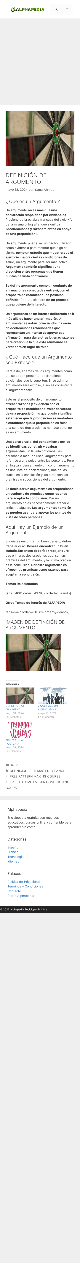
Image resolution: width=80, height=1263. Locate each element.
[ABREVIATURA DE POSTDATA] (20, 730)
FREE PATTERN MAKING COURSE (35, 776)
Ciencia (12, 852)
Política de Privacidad (23, 882)
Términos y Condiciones (25, 886)
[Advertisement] (40, 60)
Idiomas (13, 861)
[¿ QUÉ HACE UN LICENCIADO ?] (52, 695)
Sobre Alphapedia (20, 896)
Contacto (14, 891)
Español (13, 847)
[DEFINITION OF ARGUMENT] (20, 695)
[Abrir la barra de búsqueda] (55, 9)
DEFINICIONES (20, 771)
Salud (14, 765)
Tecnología (15, 857)
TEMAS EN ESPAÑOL (49, 771)
